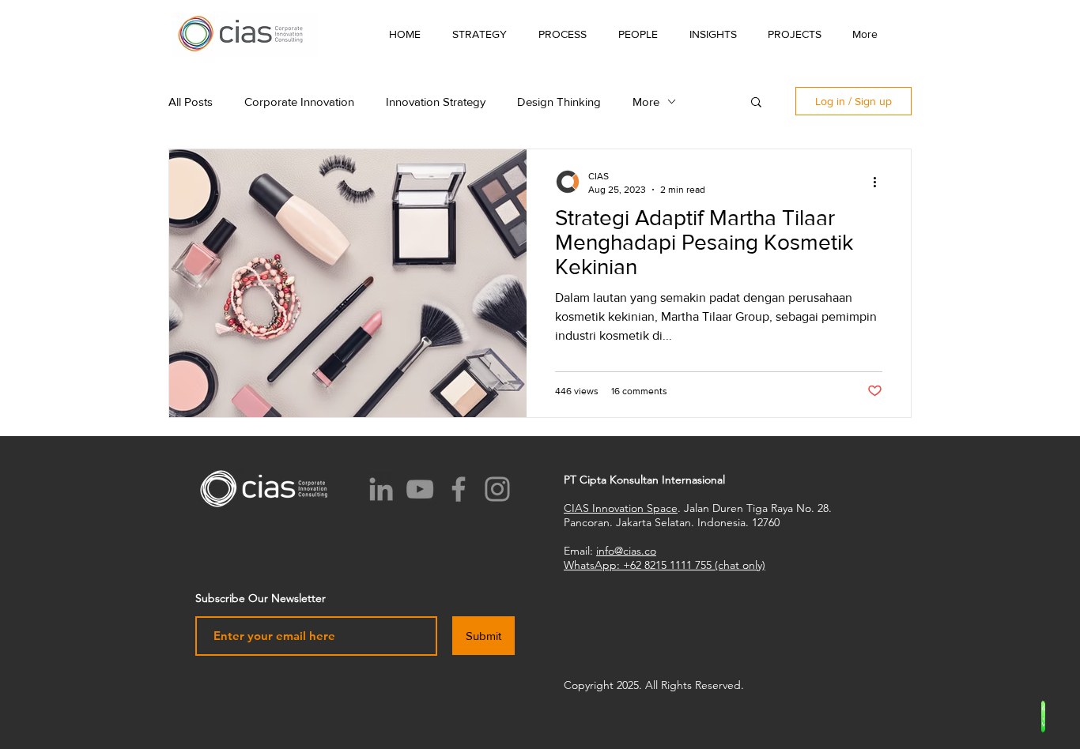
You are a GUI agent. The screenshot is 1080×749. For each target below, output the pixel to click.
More (646, 101)
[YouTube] (419, 489)
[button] (713, 34)
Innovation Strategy (435, 101)
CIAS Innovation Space (621, 508)
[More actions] (879, 181)
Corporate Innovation (299, 101)
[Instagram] (497, 489)
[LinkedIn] (381, 489)
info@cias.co (626, 551)
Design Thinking (559, 101)
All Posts (190, 101)
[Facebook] (458, 489)
